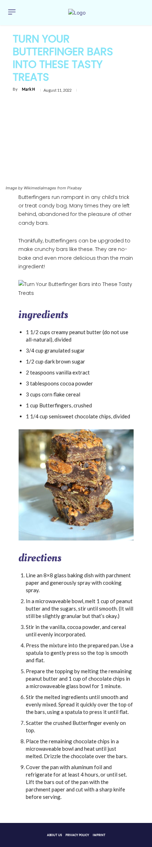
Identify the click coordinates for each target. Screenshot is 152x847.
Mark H (28, 89)
